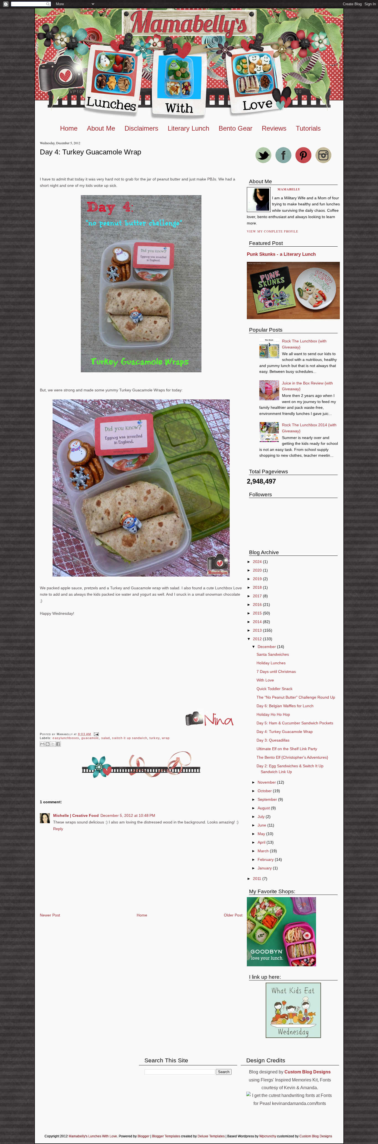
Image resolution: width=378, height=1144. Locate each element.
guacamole (90, 738)
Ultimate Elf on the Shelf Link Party (287, 749)
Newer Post (50, 915)
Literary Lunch (188, 128)
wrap (166, 738)
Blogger (143, 1136)
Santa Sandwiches (273, 654)
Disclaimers (141, 128)
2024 (258, 561)
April (262, 842)
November (267, 782)
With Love (265, 680)
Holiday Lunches (271, 663)
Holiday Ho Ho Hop (273, 714)
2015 (258, 613)
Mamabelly (289, 189)
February (266, 859)
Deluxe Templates (211, 1136)
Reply (58, 829)
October (265, 791)
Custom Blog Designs (315, 1136)
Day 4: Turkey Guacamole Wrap (90, 152)
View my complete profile (273, 231)
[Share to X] (53, 744)
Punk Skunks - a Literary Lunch (281, 254)
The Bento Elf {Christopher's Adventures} (292, 757)
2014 (258, 621)
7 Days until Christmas (276, 671)
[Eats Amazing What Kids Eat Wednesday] (293, 1036)
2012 (258, 639)
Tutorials (308, 128)
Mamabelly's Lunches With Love (93, 1136)
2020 (258, 570)
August (264, 808)
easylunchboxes (66, 738)
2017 (258, 596)
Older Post (233, 915)
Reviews (274, 128)
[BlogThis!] (47, 744)
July (262, 816)
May (262, 833)
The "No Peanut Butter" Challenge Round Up (296, 697)
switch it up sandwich (129, 738)
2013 (258, 630)
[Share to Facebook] (58, 744)
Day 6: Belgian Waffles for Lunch (285, 706)
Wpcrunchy (267, 1136)
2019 (258, 579)
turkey (154, 738)
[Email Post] (95, 734)
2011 (257, 878)
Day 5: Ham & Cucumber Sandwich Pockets (295, 723)
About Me (101, 128)
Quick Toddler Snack (274, 688)
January (265, 868)
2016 (258, 604)
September (268, 799)
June (262, 825)
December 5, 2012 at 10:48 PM (127, 815)
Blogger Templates (166, 1136)
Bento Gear (235, 128)
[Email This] (42, 744)
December (267, 646)
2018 (258, 587)
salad (105, 738)
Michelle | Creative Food (76, 815)
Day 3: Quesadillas (273, 740)
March (264, 851)
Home (68, 128)
